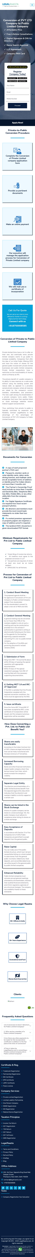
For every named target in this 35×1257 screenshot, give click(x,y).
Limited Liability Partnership (13, 1100)
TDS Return (7, 1129)
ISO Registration (9, 1109)
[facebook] (7, 1188)
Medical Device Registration (13, 1112)
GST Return (7, 1132)
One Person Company (10, 1103)
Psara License (8, 1086)
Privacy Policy (8, 1152)
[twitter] (3, 1188)
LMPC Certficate (9, 1083)
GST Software (8, 1135)
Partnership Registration (11, 1074)
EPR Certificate (8, 1080)
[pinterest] (19, 1188)
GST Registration (9, 1126)
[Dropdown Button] (32, 5)
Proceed (17, 106)
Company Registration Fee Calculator (16, 1197)
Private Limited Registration (13, 1097)
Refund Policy (8, 1155)
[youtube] (23, 1188)
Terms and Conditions (10, 1149)
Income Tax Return (9, 1123)
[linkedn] (11, 1188)
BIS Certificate (8, 1077)
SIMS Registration (9, 1138)
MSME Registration (9, 1106)
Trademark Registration (11, 1071)
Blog (4, 1161)
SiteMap (6, 1158)
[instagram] (15, 1188)
